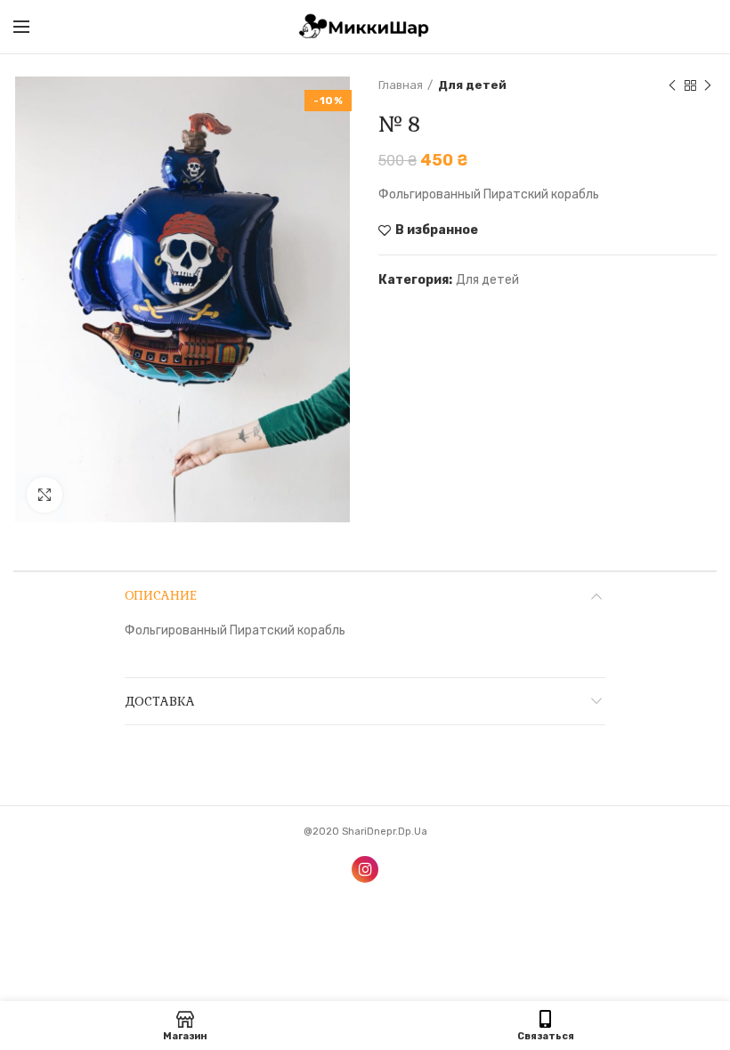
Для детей (472, 85)
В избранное (436, 230)
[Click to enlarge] (44, 495)
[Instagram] (365, 869)
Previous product (672, 85)
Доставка (160, 701)
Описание (161, 595)
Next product (708, 85)
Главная (400, 85)
